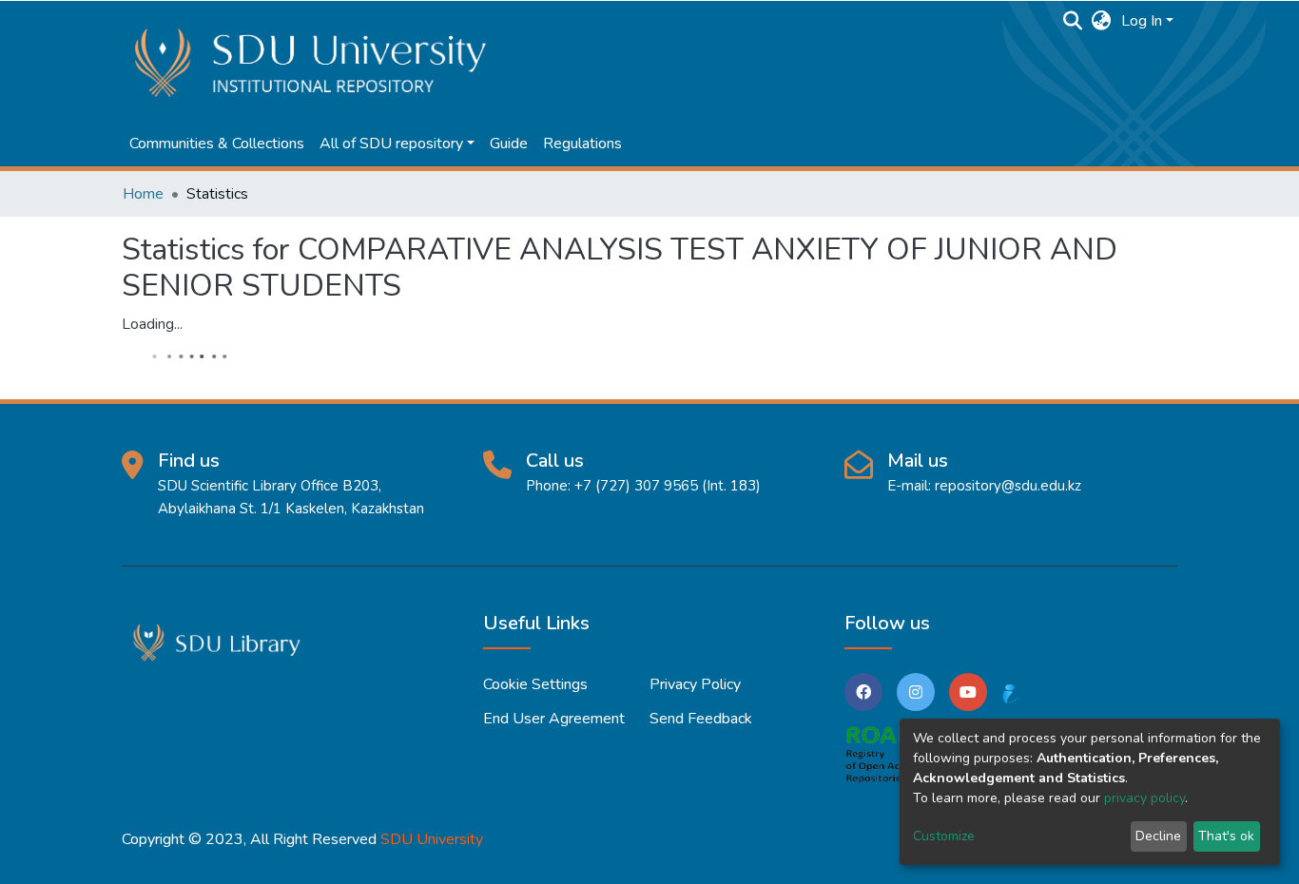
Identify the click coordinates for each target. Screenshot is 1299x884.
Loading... (152, 324)
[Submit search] (1073, 21)
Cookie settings (535, 684)
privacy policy (1144, 798)
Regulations (582, 143)
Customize (944, 836)
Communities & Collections (216, 143)
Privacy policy (695, 684)
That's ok (1226, 836)
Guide (509, 143)
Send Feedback (701, 718)
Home (143, 193)
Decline (1158, 836)
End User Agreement (554, 718)
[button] (1101, 21)
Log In (1141, 20)
